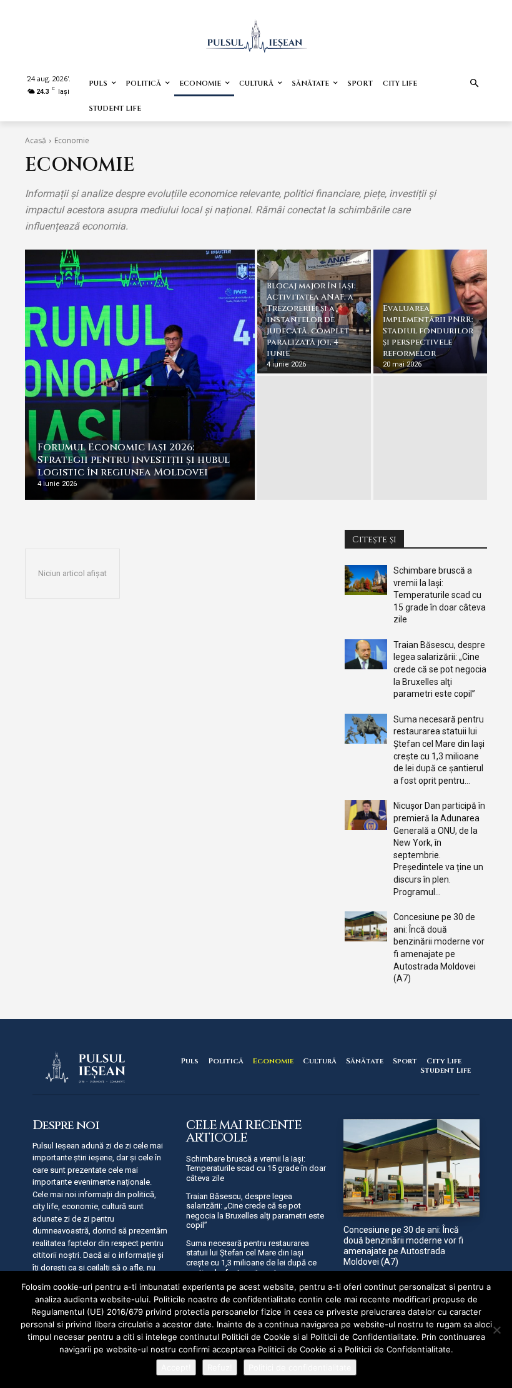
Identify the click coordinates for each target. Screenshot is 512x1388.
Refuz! (219, 1367)
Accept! (176, 1367)
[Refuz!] (496, 1330)
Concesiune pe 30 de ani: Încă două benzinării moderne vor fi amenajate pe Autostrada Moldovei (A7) (403, 1245)
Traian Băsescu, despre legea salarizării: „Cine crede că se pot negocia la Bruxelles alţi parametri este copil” (439, 669)
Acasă (35, 140)
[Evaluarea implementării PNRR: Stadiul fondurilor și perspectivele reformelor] (430, 311)
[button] (475, 84)
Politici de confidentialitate (300, 1367)
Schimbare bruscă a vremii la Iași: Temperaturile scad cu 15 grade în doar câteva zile (439, 594)
